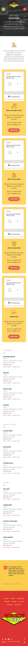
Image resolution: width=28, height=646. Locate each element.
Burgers (7, 601)
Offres (12, 598)
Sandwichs (20, 598)
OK (17, 83)
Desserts (18, 604)
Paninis (14, 601)
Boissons (10, 604)
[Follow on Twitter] (5, 639)
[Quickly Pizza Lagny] (14, 5)
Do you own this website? (10, 84)
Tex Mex (21, 601)
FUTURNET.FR (9, 641)
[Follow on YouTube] (8, 639)
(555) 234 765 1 (7, 365)
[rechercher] (24, 638)
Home (11, 15)
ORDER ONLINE (14, 130)
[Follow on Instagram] (11, 639)
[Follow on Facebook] (3, 639)
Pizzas (6, 598)
